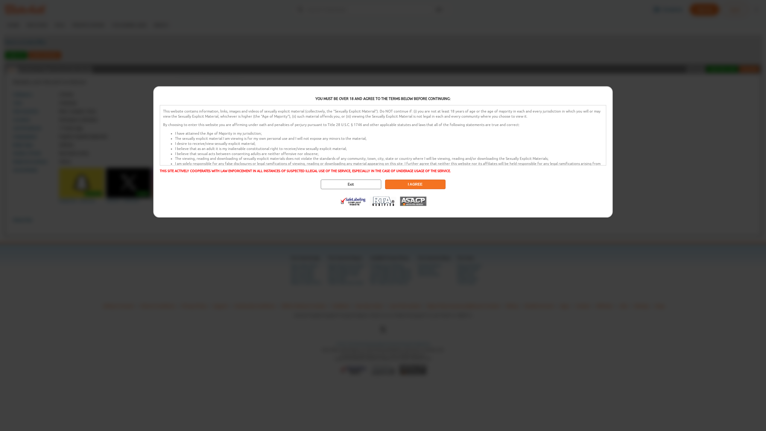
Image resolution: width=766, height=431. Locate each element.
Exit (351, 184)
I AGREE (415, 184)
